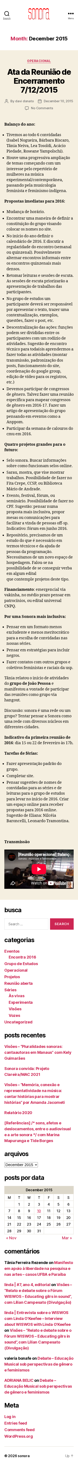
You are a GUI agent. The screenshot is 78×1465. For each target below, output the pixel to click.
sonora (23, 1456)
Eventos (12, 951)
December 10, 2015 (58, 101)
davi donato (24, 101)
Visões (15, 1009)
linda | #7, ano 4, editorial (27, 1284)
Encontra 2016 (22, 957)
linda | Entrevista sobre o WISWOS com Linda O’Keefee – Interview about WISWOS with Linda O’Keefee (37, 1318)
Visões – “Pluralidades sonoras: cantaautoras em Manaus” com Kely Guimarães (37, 1052)
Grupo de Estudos (21, 963)
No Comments (42, 108)
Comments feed (19, 1429)
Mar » (67, 1238)
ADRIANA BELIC (19, 1380)
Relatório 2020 (18, 1112)
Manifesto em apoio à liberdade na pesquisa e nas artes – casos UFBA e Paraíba (38, 1268)
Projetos (12, 976)
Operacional (39, 61)
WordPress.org (18, 1436)
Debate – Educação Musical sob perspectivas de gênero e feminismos (38, 1364)
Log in (9, 1416)
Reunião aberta (18, 983)
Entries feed (15, 1423)
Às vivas (16, 995)
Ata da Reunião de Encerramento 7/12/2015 (39, 81)
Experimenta (21, 1002)
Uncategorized (18, 1022)
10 (39, 1211)
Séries (10, 990)
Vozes (14, 1015)
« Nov (11, 1238)
